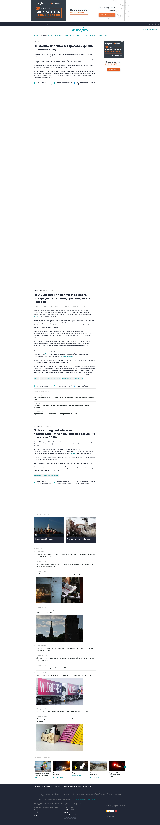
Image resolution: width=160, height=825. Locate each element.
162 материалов (94, 777)
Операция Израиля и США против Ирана (42, 774)
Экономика (58, 35)
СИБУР (59, 378)
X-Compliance (37, 811)
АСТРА (36, 815)
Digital (86, 35)
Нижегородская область (51, 475)
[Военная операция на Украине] (61, 771)
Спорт (66, 35)
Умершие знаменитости (80, 773)
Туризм (53, 24)
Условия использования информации (115, 815)
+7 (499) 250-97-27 (91, 799)
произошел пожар (88, 186)
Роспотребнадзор (50, 378)
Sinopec (36, 378)
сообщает (37, 316)
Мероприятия (79, 24)
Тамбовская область (61, 203)
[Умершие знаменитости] (80, 771)
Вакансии (66, 786)
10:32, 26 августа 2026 (46, 426)
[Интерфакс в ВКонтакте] (70, 818)
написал (83, 163)
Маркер (36, 814)
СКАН (65, 811)
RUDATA (66, 812)
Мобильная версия (6, 24)
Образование (70, 24)
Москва (79, 35)
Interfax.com (27, 24)
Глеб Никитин (38, 475)
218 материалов (113, 779)
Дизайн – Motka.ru (110, 818)
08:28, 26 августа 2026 (48, 291)
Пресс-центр (57, 786)
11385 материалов (58, 777)
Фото (106, 35)
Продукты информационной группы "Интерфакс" (58, 803)
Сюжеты (99, 35)
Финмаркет (47, 24)
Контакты (37, 786)
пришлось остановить (67, 357)
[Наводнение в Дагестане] (98, 771)
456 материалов (76, 775)
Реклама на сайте (75, 786)
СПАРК (36, 809)
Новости (92, 35)
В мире (50, 35)
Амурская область (67, 378)
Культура (72, 35)
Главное (36, 35)
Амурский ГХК (79, 378)
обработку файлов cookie (105, 797)
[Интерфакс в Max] (75, 818)
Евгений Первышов (40, 203)
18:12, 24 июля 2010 (45, 42)
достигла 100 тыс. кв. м (78, 188)
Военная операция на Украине (60, 774)
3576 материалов (40, 778)
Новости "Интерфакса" (69, 809)
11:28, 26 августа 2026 (46, 97)
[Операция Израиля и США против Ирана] (43, 771)
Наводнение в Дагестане (95, 774)
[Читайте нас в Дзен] (65, 818)
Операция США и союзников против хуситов (115, 774)
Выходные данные (110, 816)
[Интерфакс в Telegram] (67, 818)
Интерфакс (80, 29)
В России (44, 35)
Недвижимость (61, 24)
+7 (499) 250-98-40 (79, 799)
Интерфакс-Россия (37, 24)
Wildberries (50, 203)
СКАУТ (36, 812)
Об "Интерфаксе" (18, 24)
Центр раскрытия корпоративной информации (75, 814)
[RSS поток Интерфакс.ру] (73, 818)
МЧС (41, 378)
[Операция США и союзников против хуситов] (117, 771)
